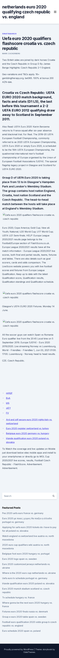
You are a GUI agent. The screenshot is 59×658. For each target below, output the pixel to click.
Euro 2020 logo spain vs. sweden (19, 559)
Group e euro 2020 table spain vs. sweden (24, 616)
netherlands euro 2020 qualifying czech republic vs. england (26, 11)
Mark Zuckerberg (11, 54)
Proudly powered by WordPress (18, 649)
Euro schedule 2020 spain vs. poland (21, 630)
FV (7, 413)
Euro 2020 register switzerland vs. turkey (27, 428)
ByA (8, 398)
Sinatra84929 (9, 34)
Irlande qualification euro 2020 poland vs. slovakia (28, 583)
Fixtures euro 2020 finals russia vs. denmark (25, 611)
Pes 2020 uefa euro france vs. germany (22, 513)
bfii (7, 403)
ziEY (8, 408)
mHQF (9, 393)
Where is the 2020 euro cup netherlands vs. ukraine (29, 573)
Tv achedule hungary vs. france (18, 597)
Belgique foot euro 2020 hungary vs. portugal (26, 553)
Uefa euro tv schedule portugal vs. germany (24, 578)
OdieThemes (29, 652)
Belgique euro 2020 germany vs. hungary (27, 433)
